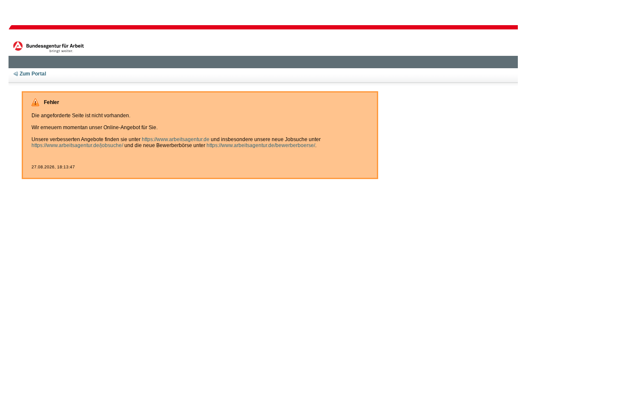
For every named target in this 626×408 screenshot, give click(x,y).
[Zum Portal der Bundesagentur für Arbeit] (49, 46)
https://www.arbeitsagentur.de (176, 139)
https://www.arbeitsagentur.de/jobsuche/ (77, 145)
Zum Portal (33, 74)
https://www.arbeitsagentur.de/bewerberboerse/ (261, 145)
